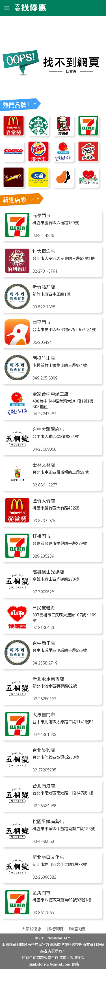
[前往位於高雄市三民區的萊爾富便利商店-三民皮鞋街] (17, 628)
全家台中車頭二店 (51, 394)
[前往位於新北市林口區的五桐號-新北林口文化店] (17, 878)
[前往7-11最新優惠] (88, 134)
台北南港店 (44, 786)
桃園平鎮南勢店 (48, 821)
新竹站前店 (44, 287)
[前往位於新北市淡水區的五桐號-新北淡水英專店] (17, 699)
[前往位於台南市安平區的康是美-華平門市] (17, 343)
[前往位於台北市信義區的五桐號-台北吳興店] (17, 770)
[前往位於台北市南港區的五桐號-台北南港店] (17, 806)
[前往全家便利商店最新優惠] (63, 160)
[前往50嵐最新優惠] (38, 186)
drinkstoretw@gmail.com (49, 964)
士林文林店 (44, 465)
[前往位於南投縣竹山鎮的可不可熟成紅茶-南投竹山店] (17, 378)
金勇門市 (42, 893)
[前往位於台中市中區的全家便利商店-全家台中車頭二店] (17, 414)
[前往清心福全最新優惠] (88, 186)
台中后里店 (44, 643)
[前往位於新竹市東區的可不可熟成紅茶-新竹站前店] (17, 307)
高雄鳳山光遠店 (48, 572)
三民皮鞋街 (44, 608)
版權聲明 (55, 929)
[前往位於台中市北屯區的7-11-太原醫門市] (17, 735)
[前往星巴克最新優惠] (38, 134)
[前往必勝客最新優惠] (88, 160)
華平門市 (42, 322)
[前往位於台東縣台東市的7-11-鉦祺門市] (17, 557)
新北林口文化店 (48, 857)
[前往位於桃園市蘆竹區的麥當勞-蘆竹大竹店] (17, 521)
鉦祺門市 (42, 536)
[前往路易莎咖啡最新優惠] (63, 186)
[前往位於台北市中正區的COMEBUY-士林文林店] (17, 485)
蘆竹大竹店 (44, 501)
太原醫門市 (44, 714)
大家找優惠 (31, 929)
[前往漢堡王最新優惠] (38, 160)
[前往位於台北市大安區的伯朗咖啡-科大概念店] (17, 272)
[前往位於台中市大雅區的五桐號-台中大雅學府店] (17, 450)
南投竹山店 (44, 358)
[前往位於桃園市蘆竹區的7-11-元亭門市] (17, 236)
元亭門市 (42, 215)
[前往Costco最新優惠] (13, 160)
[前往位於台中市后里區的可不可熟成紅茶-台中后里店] (17, 663)
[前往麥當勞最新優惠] (13, 134)
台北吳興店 (44, 750)
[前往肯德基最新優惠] (63, 134)
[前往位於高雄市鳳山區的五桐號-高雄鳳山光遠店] (17, 592)
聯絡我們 (77, 929)
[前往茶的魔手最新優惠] (13, 186)
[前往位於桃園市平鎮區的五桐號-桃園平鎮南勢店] (17, 842)
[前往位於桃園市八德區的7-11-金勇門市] (17, 913)
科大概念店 (44, 251)
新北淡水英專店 (48, 679)
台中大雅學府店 (48, 429)
